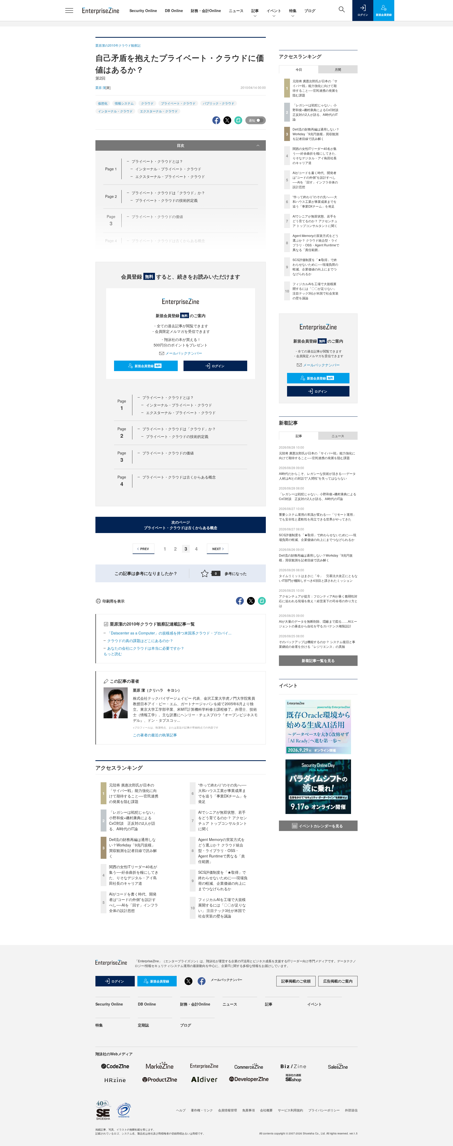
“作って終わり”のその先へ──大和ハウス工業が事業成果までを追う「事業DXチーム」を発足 (222, 793)
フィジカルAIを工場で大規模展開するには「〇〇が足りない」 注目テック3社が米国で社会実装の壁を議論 (222, 908)
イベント (274, 10)
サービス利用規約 (290, 1110)
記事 (255, 10)
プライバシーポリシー (324, 1110)
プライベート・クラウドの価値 (168, 452)
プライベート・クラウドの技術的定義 (166, 200)
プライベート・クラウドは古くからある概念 (179, 477)
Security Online (143, 10)
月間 (338, 69)
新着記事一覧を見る (318, 660)
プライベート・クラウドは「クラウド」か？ (168, 192)
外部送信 (351, 1110)
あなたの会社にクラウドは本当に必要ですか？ (145, 648)
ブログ (309, 10)
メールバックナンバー (183, 353)
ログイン (218, 365)
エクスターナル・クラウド (159, 111)
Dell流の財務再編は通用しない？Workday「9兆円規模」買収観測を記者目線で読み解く (133, 848)
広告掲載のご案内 (338, 981)
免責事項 (248, 1110)
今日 (299, 69)
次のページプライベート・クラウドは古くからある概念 (180, 524)
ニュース (236, 10)
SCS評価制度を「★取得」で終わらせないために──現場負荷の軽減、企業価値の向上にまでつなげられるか (222, 880)
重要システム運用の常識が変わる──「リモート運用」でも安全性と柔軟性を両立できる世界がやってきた (317, 516)
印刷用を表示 (114, 601)
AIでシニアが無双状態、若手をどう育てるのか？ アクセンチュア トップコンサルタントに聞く (222, 820)
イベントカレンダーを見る (321, 825)
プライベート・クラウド (178, 103)
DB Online (174, 10)
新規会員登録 (148, 365)
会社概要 (266, 1110)
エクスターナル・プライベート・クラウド (170, 176)
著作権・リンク (202, 1110)
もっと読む (113, 653)
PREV (144, 548)
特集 (292, 10)
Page (111, 168)
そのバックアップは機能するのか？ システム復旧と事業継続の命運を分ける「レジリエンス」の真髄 (317, 644)
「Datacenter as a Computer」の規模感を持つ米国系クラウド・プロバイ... (169, 633)
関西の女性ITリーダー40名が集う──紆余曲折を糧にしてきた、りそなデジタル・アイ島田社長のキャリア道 (133, 875)
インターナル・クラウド (115, 111)
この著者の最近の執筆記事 (155, 734)
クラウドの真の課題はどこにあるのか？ (140, 640)
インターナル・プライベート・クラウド (168, 168)
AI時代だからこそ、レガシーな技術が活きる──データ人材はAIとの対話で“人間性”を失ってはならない (317, 475)
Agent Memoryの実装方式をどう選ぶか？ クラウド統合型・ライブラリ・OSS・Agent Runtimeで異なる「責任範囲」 (221, 850)
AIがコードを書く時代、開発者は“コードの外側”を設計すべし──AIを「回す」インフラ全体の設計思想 (133, 902)
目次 (180, 145)
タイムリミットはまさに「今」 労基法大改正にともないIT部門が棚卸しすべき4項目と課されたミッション (318, 578)
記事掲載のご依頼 (296, 981)
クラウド (147, 103)
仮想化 (102, 103)
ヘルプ (181, 1110)
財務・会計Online (206, 10)
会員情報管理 (227, 1110)
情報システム (124, 103)
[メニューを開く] (69, 10)
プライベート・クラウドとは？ (157, 161)
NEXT (216, 548)
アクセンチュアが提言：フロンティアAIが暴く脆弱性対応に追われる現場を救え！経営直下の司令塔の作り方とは (318, 601)
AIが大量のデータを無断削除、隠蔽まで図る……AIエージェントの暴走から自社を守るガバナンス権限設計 (318, 623)
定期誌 (143, 1025)
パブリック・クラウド (218, 103)
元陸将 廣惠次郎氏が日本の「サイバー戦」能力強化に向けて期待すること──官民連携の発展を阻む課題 (133, 793)
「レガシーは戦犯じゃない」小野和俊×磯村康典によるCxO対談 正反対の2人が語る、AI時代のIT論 (133, 820)
